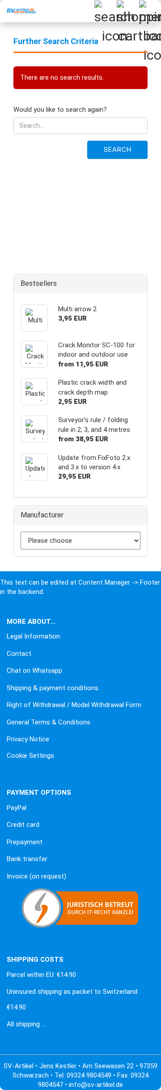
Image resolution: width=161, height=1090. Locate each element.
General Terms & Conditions (48, 722)
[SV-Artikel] (18, 11)
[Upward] (24, 1076)
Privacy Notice (28, 739)
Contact (19, 654)
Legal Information (33, 636)
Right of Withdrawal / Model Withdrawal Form (74, 705)
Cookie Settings (30, 756)
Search (117, 150)
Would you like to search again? (60, 110)
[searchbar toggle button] (105, 11)
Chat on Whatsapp (34, 671)
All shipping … (26, 1024)
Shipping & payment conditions (52, 688)
